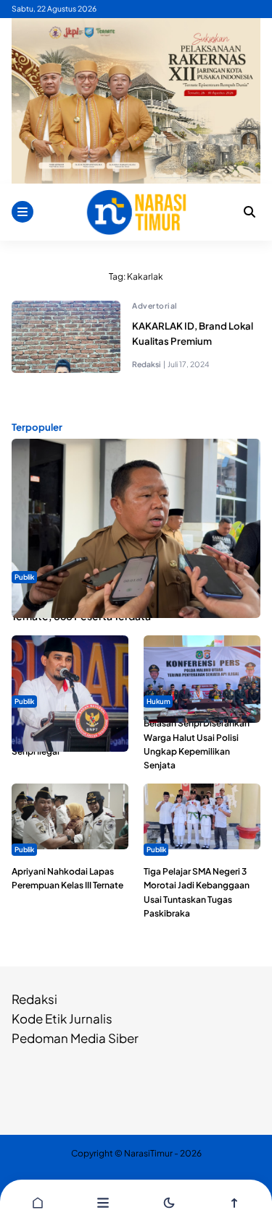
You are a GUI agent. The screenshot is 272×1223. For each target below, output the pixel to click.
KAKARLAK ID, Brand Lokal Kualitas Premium (192, 333)
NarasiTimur (148, 1153)
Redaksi (34, 999)
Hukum (158, 701)
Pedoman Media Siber (75, 1038)
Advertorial (155, 305)
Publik (24, 576)
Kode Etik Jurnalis (62, 1018)
